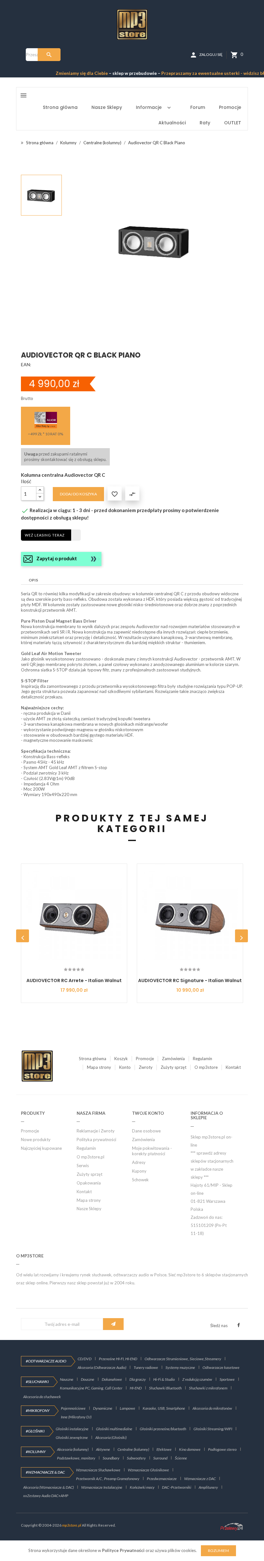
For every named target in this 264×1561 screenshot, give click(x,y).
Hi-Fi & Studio (164, 1379)
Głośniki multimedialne (114, 1428)
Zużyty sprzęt (173, 1067)
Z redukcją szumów (197, 1379)
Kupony (139, 1171)
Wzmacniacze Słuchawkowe (98, 1470)
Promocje (145, 1058)
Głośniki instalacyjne (72, 1428)
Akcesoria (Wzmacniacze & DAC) (48, 1487)
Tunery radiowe (146, 1367)
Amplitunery (208, 1487)
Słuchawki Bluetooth (165, 1388)
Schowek (140, 1179)
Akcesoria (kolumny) (73, 1449)
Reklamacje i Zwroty (96, 1130)
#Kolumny (36, 1451)
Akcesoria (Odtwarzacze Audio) (102, 1367)
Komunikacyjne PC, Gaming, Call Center (91, 1388)
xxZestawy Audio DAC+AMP (45, 1495)
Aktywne (103, 1449)
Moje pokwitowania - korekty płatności (152, 1151)
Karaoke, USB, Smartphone (164, 1408)
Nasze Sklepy (89, 1208)
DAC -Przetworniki (176, 1487)
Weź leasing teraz (45, 535)
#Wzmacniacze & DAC (45, 1472)
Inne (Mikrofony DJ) (76, 1417)
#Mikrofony (38, 1410)
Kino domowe (190, 1449)
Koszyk (121, 1058)
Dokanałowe (112, 1379)
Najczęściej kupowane (41, 1148)
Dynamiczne (102, 1408)
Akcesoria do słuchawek (42, 1396)
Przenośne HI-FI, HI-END (118, 1358)
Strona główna (92, 1058)
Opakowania (89, 1182)
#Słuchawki (37, 1381)
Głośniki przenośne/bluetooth (163, 1428)
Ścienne (181, 1458)
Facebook (238, 1325)
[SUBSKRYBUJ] (113, 1324)
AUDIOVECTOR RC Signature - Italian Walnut (190, 980)
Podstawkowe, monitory (76, 1458)
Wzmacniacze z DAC (200, 1478)
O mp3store (206, 1067)
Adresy (139, 1162)
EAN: (26, 364)
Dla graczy (137, 1379)
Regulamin (202, 1058)
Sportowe (227, 1379)
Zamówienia (173, 1058)
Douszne (87, 1379)
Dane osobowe (146, 1130)
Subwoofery (136, 1458)
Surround (160, 1458)
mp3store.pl (71, 1525)
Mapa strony (99, 1067)
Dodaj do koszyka (78, 494)
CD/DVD (84, 1358)
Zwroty (146, 1067)
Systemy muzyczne (180, 1367)
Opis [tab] (33, 580)
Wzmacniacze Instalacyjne (101, 1487)
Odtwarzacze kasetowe (221, 1367)
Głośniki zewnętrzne (72, 1437)
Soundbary (111, 1458)
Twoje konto (148, 1113)
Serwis (83, 1165)
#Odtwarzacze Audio (46, 1361)
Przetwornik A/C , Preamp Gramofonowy (107, 1478)
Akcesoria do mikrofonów (212, 1408)
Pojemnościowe (73, 1408)
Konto (125, 1067)
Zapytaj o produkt (56, 558)
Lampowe (127, 1408)
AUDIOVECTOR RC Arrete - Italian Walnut (74, 980)
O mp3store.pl (90, 1156)
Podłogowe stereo (222, 1449)
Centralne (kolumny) (133, 1449)
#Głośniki (35, 1431)
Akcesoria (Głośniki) (111, 1437)
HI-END (136, 1388)
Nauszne (66, 1379)
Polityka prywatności (96, 1139)
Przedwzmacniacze (162, 1478)
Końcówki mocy (142, 1487)
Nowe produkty (36, 1139)
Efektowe (164, 1449)
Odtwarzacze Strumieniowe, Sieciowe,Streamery (183, 1358)
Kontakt (233, 1067)
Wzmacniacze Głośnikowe (148, 1470)
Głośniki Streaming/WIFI (212, 1428)
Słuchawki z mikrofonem (208, 1388)
